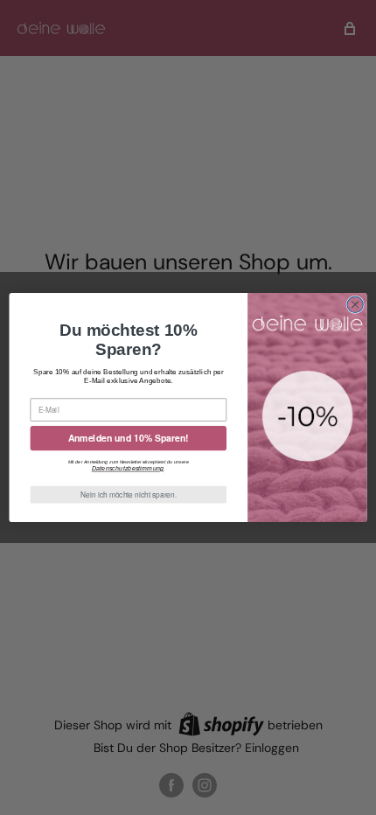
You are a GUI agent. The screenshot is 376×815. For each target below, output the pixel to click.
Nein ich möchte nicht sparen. (128, 494)
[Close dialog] (355, 304)
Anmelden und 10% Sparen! (128, 437)
